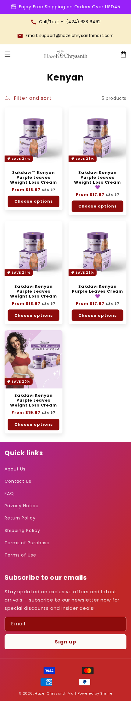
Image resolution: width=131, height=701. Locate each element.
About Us (15, 469)
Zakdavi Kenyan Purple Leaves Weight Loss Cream (33, 291)
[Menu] (7, 54)
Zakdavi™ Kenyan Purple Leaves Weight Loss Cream (33, 177)
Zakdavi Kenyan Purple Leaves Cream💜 (97, 291)
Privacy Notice (22, 506)
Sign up (65, 641)
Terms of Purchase (27, 543)
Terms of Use (20, 555)
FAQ (9, 493)
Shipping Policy (22, 530)
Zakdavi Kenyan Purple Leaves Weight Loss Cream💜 (97, 180)
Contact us (18, 481)
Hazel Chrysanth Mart (55, 693)
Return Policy (20, 518)
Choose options (33, 201)
